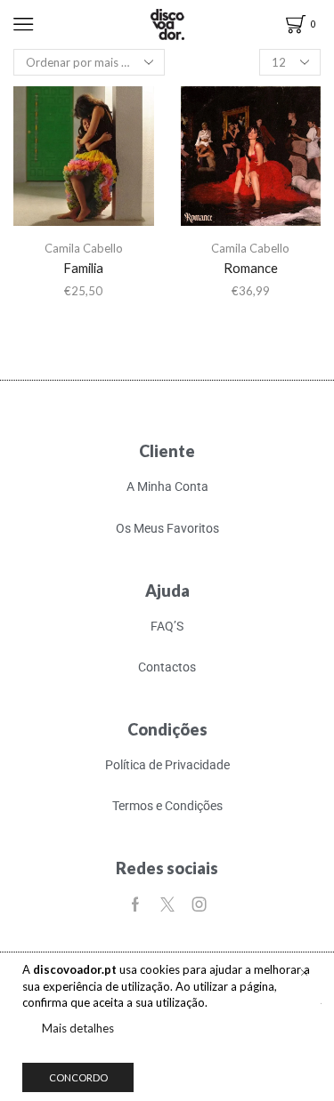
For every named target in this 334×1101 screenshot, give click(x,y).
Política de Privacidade (167, 765)
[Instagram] (199, 904)
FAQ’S (167, 626)
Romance (251, 268)
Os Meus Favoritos (167, 528)
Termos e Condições (167, 806)
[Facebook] (135, 904)
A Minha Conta (167, 486)
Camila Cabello (84, 248)
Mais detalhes (78, 1028)
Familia (83, 268)
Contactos (167, 667)
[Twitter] (167, 904)
